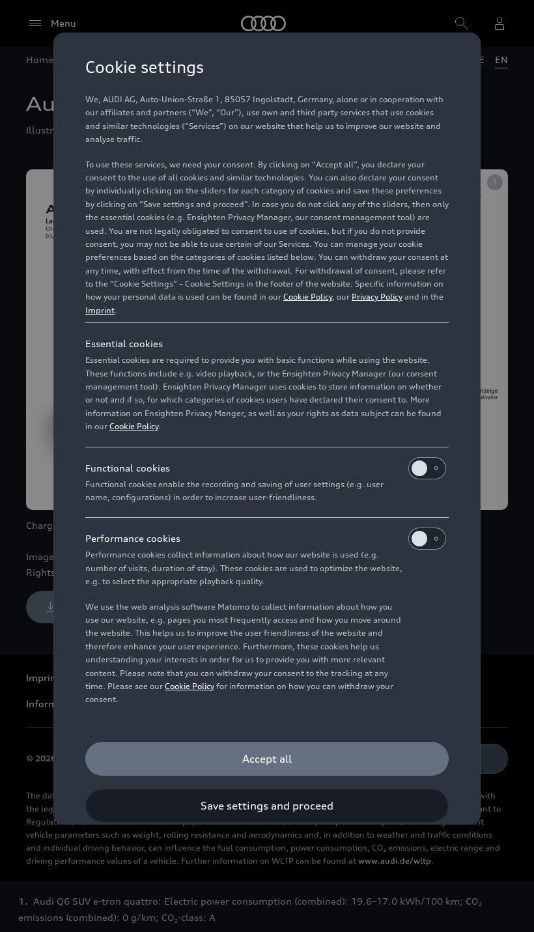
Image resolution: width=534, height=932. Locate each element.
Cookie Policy (307, 297)
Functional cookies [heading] (127, 467)
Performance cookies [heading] (132, 538)
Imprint (100, 310)
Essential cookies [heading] (124, 343)
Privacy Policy (377, 297)
